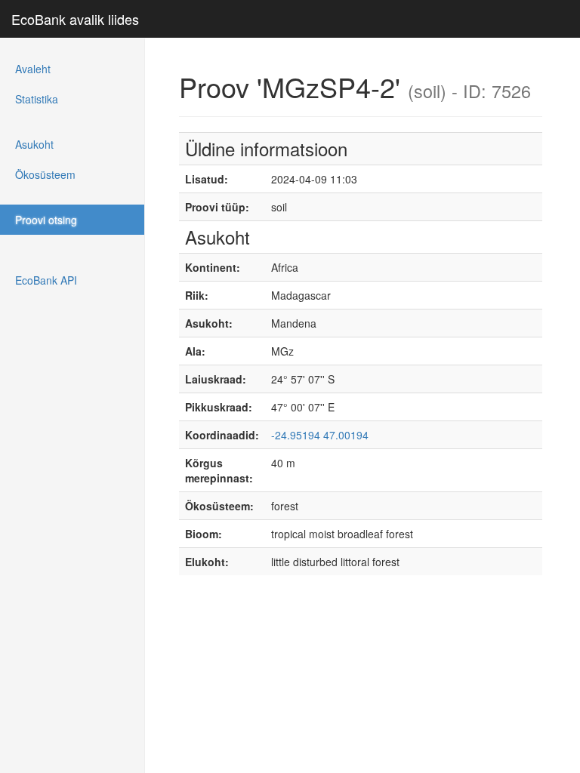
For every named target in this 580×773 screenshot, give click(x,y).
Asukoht (34, 144)
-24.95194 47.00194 (320, 434)
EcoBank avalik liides (75, 19)
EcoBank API (46, 280)
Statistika (36, 98)
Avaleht (33, 68)
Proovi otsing (46, 219)
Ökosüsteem (45, 174)
